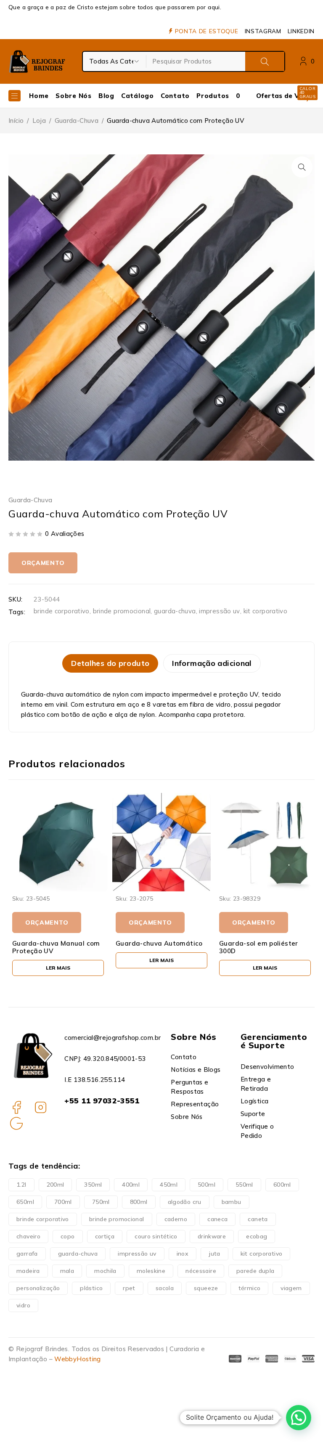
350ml (93, 1184)
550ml (244, 1184)
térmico (249, 1288)
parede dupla (255, 1271)
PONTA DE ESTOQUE (206, 31)
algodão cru (184, 1202)
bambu (231, 1202)
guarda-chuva (175, 611)
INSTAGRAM (263, 31)
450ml (168, 1184)
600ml (282, 1184)
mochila (105, 1271)
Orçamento (42, 563)
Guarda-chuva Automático (55, 943)
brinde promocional (122, 611)
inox (183, 1253)
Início (16, 121)
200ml (55, 1184)
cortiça (105, 1236)
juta (214, 1253)
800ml (139, 1202)
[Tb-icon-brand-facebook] (16, 1107)
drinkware (212, 1236)
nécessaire (200, 1271)
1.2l (21, 1184)
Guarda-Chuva (77, 121)
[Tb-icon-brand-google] (16, 1123)
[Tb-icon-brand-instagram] (41, 1107)
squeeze (206, 1288)
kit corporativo (266, 611)
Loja (39, 121)
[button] (301, 167)
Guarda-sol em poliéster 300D (155, 947)
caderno (176, 1219)
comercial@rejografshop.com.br (112, 1038)
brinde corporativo (62, 611)
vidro (23, 1305)
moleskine (151, 1271)
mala (67, 1271)
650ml (25, 1202)
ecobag (256, 1236)
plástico (91, 1288)
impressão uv (219, 611)
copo (68, 1236)
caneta (257, 1219)
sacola (165, 1288)
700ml (63, 1202)
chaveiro (28, 1236)
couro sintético (156, 1236)
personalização (38, 1288)
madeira (28, 1271)
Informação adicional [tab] (212, 663)
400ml (131, 1184)
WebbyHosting (77, 1359)
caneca (217, 1219)
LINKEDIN (301, 31)
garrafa (27, 1253)
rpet (129, 1288)
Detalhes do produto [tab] (110, 663)
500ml (206, 1184)
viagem (291, 1288)
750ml (101, 1202)
